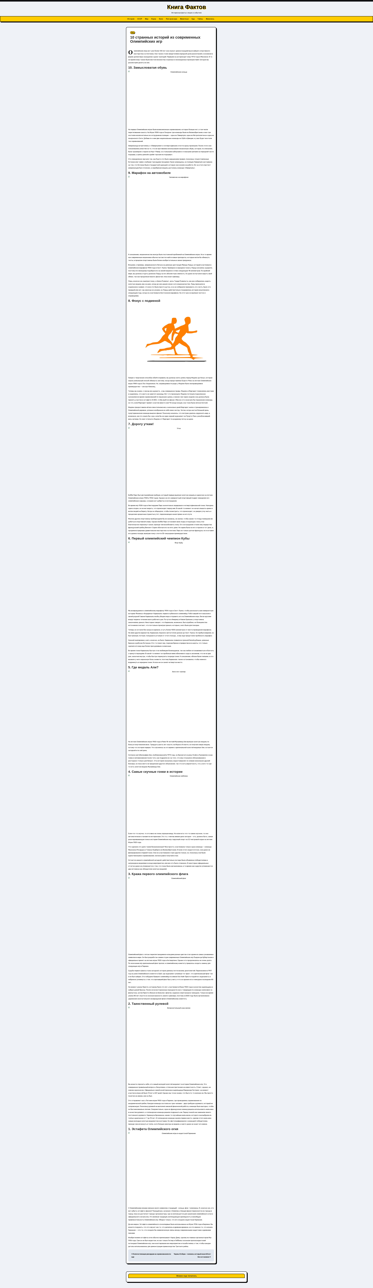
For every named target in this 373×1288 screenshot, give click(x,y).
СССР (139, 19)
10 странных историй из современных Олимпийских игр (165, 39)
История (130, 19)
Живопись (210, 19)
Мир (146, 19)
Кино (161, 19)
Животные (184, 19)
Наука (153, 19)
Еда (193, 19)
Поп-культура (171, 19)
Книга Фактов (186, 7)
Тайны (200, 19)
